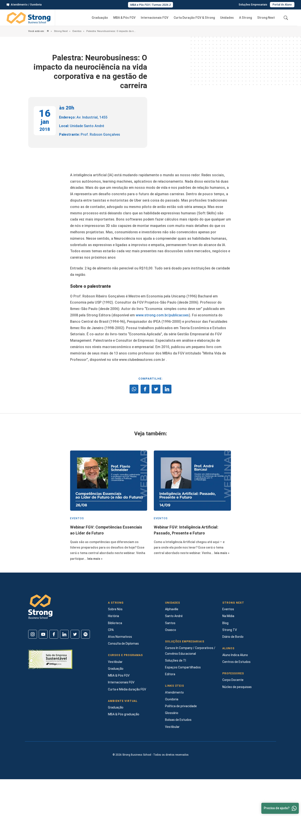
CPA (111, 630)
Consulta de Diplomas (123, 643)
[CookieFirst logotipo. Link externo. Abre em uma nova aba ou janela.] (5, 794)
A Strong (245, 17)
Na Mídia (228, 616)
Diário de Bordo (232, 636)
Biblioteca (115, 623)
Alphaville (171, 609)
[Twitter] (75, 634)
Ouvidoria (171, 699)
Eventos (77, 31)
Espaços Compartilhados (183, 667)
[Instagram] (32, 634)
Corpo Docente (232, 680)
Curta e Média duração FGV (127, 689)
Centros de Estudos (236, 662)
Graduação (100, 17)
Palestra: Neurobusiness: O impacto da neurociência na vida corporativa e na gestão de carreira (111, 31)
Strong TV (229, 630)
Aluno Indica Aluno (235, 655)
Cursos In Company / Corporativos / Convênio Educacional (190, 650)
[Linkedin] (64, 634)
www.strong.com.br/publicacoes (162, 315)
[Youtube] (43, 634)
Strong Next (266, 17)
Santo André (174, 616)
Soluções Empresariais (253, 4)
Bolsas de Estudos (178, 719)
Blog (225, 623)
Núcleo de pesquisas (237, 687)
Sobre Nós (115, 609)
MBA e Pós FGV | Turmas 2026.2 (150, 4)
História (113, 616)
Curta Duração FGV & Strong (194, 17)
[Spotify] (85, 634)
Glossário (171, 713)
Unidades (227, 17)
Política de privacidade (181, 706)
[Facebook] (53, 634)
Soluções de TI (175, 660)
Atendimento (174, 692)
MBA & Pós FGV (124, 17)
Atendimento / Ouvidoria (26, 4)
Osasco (170, 630)
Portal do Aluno (282, 4)
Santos (170, 623)
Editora (170, 674)
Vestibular (115, 662)
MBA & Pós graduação (123, 714)
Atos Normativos (120, 636)
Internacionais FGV (154, 17)
